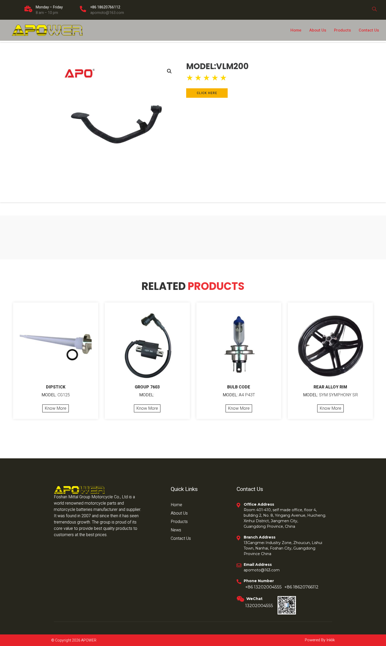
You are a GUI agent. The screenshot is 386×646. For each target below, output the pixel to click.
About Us (317, 30)
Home (295, 30)
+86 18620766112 (105, 7)
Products (342, 30)
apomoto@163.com (107, 13)
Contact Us (369, 30)
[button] (169, 71)
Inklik (330, 640)
